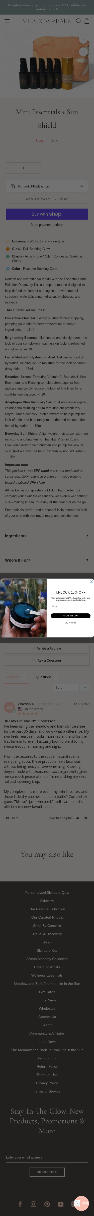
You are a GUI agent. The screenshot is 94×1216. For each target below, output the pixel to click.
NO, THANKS (70, 623)
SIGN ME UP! (70, 616)
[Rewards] (81, 1203)
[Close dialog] (91, 581)
